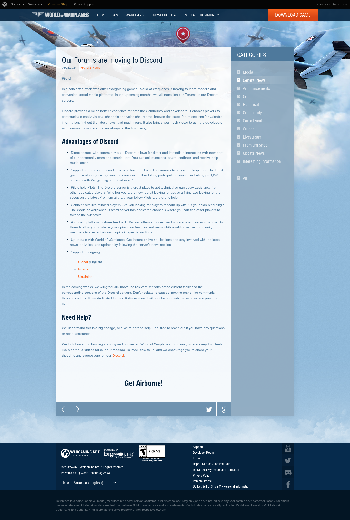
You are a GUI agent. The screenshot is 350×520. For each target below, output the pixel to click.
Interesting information (262, 161)
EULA (196, 458)
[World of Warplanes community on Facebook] (288, 484)
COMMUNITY (209, 14)
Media (248, 72)
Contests (250, 96)
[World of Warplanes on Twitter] (288, 460)
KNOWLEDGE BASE (165, 14)
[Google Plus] (224, 409)
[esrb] (152, 453)
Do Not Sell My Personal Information (216, 469)
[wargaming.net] (80, 453)
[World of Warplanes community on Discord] (288, 472)
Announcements (256, 88)
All (245, 178)
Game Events (253, 120)
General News (254, 80)
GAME (115, 14)
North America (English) (83, 482)
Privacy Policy (202, 475)
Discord (118, 355)
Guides (248, 128)
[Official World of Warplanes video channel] (288, 448)
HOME (101, 14)
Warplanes (135, 14)
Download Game (293, 14)
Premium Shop (255, 145)
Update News (254, 153)
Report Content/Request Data (211, 463)
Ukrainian (85, 276)
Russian (84, 269)
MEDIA (190, 14)
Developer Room (203, 452)
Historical (251, 104)
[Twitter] (209, 409)
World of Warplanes (60, 15)
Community (252, 112)
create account (337, 4)
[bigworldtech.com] (119, 453)
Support (198, 446)
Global (83, 262)
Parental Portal (202, 481)
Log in (318, 4)
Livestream (252, 136)
